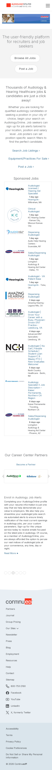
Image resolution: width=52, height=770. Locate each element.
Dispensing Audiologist (34, 233)
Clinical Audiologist (34, 210)
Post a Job (26, 68)
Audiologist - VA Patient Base (36, 277)
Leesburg (32, 339)
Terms (9, 735)
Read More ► (11, 553)
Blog (8, 647)
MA (40, 202)
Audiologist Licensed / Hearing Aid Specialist (34, 189)
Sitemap (10, 679)
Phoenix (33, 433)
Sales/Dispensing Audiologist (37, 254)
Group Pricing (13, 621)
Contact (10, 673)
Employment (12, 654)
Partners (10, 609)
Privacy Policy (13, 741)
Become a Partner (26, 464)
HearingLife (33, 199)
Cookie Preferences (16, 748)
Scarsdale (32, 246)
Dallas (32, 270)
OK (29, 288)
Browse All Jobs (25, 58)
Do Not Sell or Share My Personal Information (24, 756)
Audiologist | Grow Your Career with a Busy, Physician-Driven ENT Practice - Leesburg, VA (36, 320)
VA (39, 339)
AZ (39, 433)
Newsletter (11, 634)
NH (29, 376)
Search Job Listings (26, 150)
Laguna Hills (33, 305)
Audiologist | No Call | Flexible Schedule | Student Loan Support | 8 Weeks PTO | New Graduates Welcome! (36, 355)
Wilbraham (33, 202)
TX (37, 270)
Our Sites (11, 628)
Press (9, 641)
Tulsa (42, 285)
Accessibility (12, 728)
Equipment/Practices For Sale (28, 158)
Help (8, 667)
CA (41, 305)
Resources (11, 660)
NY (39, 246)
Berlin (42, 373)
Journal (10, 615)
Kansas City (34, 220)
